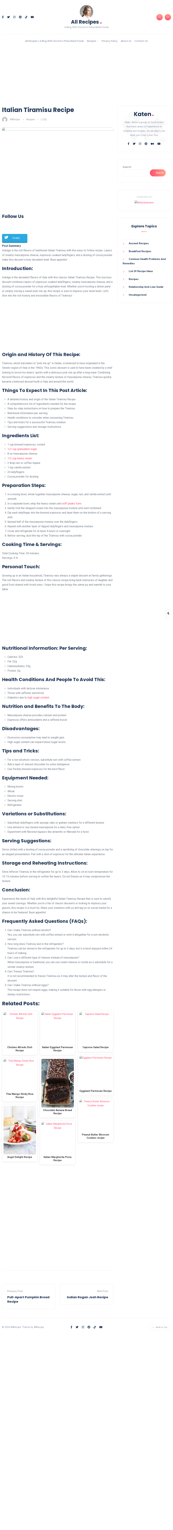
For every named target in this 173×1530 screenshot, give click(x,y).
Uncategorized (137, 294)
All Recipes (86, 21)
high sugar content (38, 697)
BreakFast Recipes (140, 251)
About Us (126, 41)
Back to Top (161, 1327)
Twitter (16, 237)
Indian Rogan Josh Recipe (87, 1297)
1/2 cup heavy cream (19, 458)
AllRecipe (15, 119)
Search (127, 167)
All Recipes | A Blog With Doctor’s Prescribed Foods (54, 41)
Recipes (91, 41)
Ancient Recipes (139, 243)
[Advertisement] (86, 76)
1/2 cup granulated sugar (22, 449)
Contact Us (141, 41)
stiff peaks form (71, 503)
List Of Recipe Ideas (141, 271)
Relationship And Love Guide (146, 286)
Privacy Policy (110, 41)
